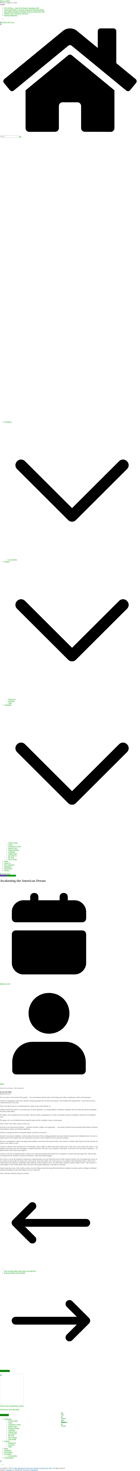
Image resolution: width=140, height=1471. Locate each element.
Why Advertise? (9, 865)
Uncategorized (9, 1458)
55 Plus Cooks (13, 843)
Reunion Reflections (10, 15)
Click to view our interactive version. (12, 1406)
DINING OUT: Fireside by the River (16, 13)
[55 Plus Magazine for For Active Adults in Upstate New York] (70, 134)
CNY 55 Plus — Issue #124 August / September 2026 (21, 8)
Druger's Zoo (12, 1426)
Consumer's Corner (14, 1424)
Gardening (11, 852)
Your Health (12, 1439)
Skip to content (5, 1)
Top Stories (7, 422)
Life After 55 (12, 855)
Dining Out (12, 699)
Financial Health (13, 850)
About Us (7, 863)
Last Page (11, 701)
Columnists (7, 705)
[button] (72, 558)
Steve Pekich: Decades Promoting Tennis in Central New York (24, 12)
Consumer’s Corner (14, 846)
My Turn (11, 857)
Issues (6, 861)
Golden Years (12, 854)
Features (7, 561)
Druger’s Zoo (12, 848)
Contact (6, 870)
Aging (10, 844)
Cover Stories (12, 560)
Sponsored (7, 1450)
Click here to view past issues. (9, 1409)
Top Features (8, 1452)
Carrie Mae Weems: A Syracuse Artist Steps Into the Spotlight (24, 10)
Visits (10, 703)
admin (2, 1084)
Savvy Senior (12, 859)
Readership (7, 867)
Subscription (8, 868)
